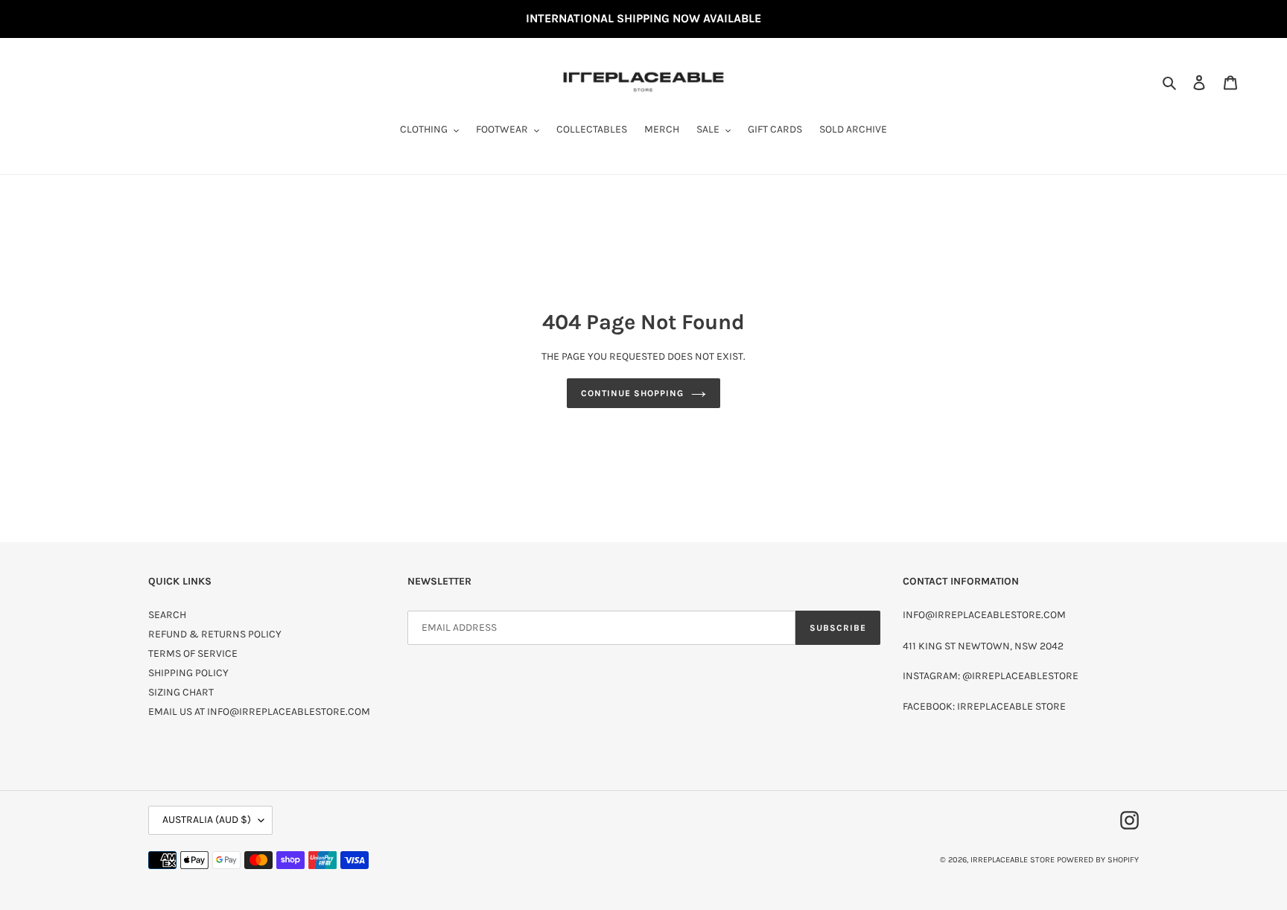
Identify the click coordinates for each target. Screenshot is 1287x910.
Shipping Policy (188, 672)
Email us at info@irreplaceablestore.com (259, 711)
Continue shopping (632, 393)
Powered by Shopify (1098, 860)
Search (167, 614)
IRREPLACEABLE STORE (1012, 860)
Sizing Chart (181, 692)
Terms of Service (193, 653)
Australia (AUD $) (206, 819)
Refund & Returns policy (215, 634)
